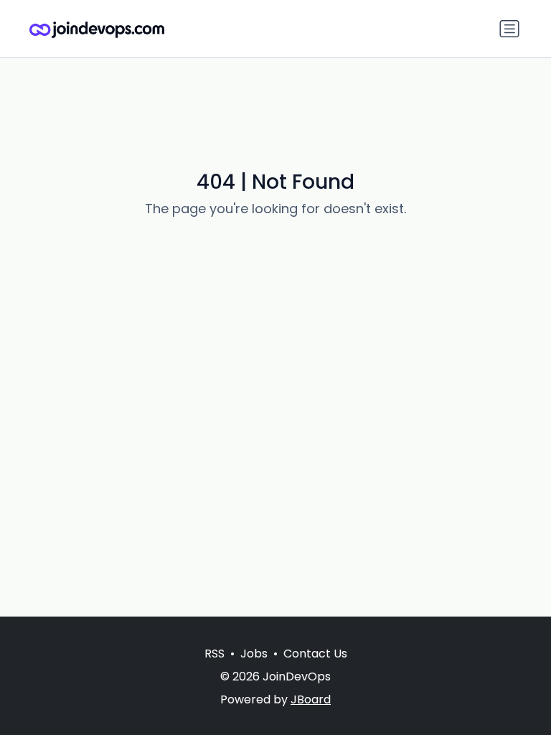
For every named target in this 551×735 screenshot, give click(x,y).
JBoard (311, 699)
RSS (214, 653)
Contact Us (315, 653)
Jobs (254, 653)
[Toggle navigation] (509, 28)
